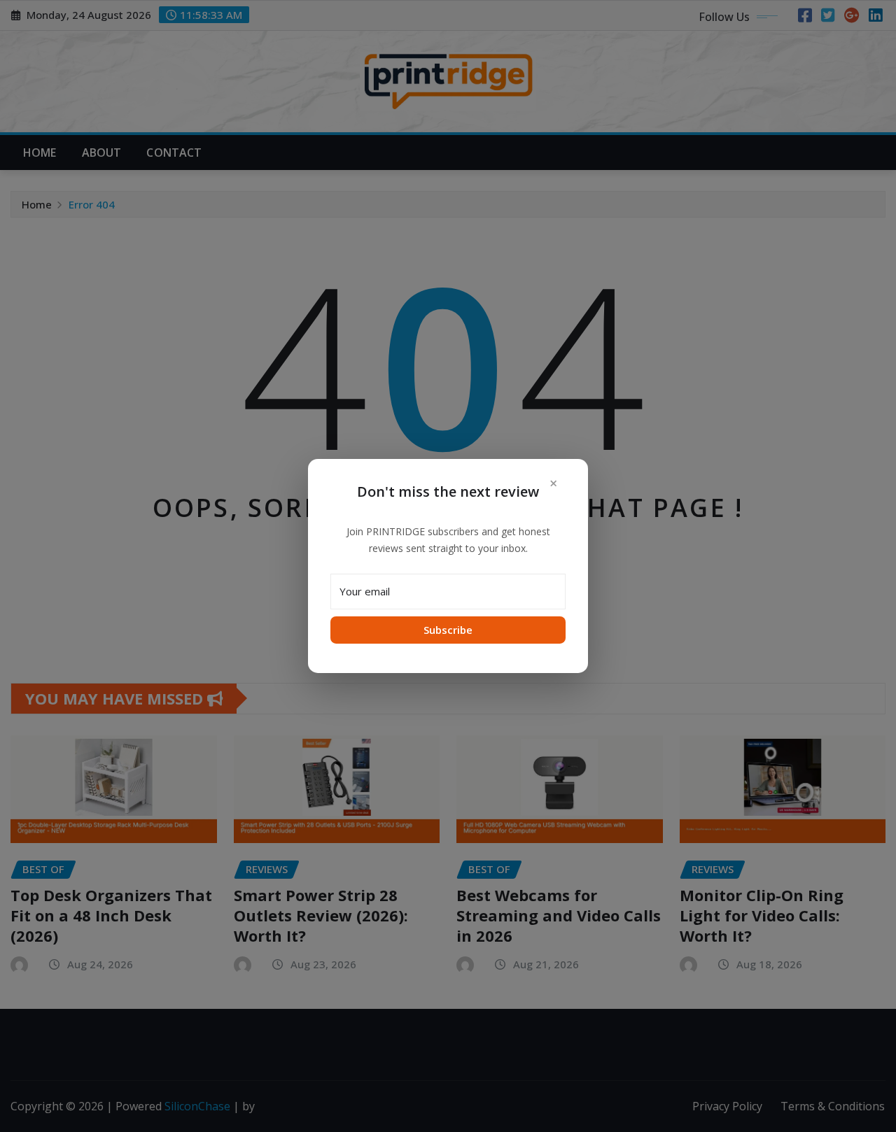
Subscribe (448, 630)
